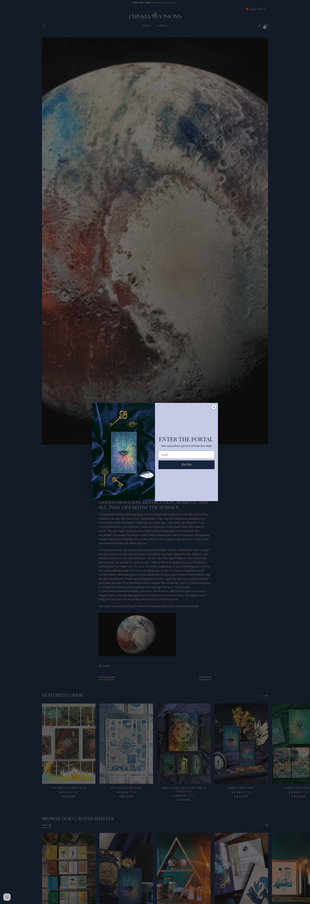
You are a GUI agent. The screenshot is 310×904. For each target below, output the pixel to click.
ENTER (186, 464)
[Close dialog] (214, 407)
